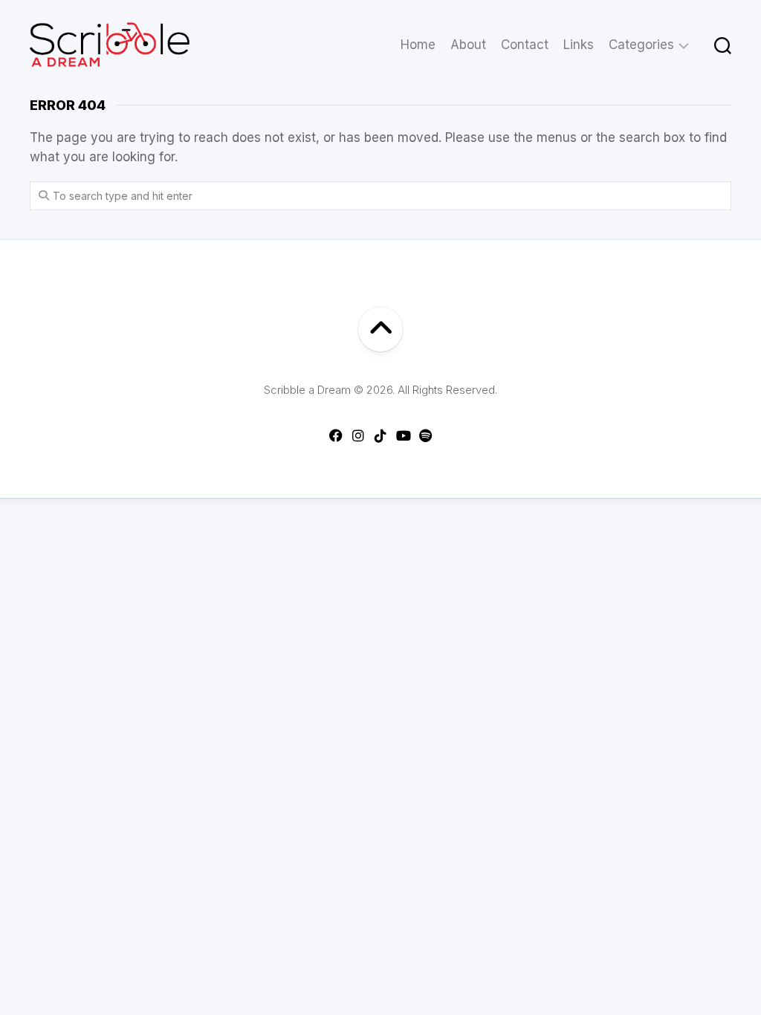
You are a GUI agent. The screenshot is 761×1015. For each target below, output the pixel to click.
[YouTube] (402, 435)
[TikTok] (380, 435)
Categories (641, 44)
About (468, 44)
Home (418, 44)
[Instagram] (358, 435)
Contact (524, 44)
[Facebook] (336, 435)
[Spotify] (425, 435)
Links (578, 44)
